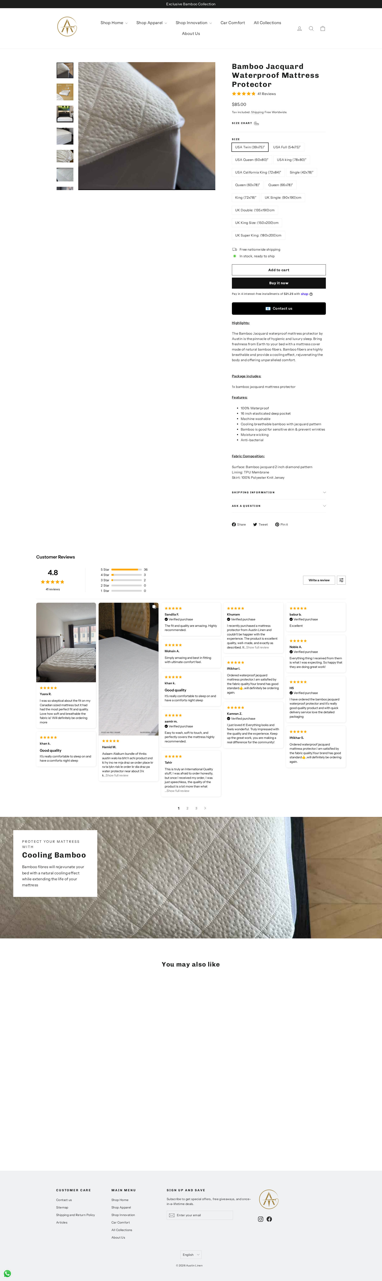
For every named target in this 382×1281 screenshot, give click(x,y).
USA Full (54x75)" (287, 147)
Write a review (319, 580)
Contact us (278, 308)
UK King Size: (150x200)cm (257, 223)
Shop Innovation (192, 22)
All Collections (267, 22)
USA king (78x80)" (291, 160)
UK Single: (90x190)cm (283, 197)
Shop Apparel (150, 22)
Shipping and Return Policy (75, 1215)
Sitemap (62, 1207)
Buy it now (278, 283)
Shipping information (253, 492)
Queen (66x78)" (280, 185)
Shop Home (112, 22)
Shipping (257, 112)
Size (236, 139)
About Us (191, 33)
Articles (61, 1222)
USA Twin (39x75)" (250, 147)
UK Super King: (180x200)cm (258, 235)
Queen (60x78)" (247, 185)
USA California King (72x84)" (258, 172)
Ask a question (246, 505)
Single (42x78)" (302, 172)
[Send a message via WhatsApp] (7, 1273)
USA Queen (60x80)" (252, 160)
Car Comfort (233, 22)
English (188, 1254)
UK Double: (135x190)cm (255, 210)
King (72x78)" (245, 197)
